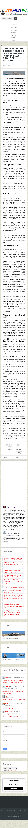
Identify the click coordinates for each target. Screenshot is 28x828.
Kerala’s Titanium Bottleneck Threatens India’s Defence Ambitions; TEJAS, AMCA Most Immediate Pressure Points (13, 691)
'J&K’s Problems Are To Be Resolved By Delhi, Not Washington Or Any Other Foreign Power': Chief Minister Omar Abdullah (12, 682)
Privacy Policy (11, 816)
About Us (14, 40)
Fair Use (18, 816)
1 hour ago (15, 683)
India (14, 25)
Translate (14, 770)
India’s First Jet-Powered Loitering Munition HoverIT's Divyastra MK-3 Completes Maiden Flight (12, 570)
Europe (14, 35)
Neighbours (14, 27)
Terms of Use (23, 810)
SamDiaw (7, 686)
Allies (14, 29)
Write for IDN (14, 39)
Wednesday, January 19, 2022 (11, 63)
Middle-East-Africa (14, 34)
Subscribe (13, 788)
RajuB (6, 696)
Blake (6, 677)
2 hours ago (8, 693)
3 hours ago (14, 700)
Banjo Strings (8, 711)
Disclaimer (16, 810)
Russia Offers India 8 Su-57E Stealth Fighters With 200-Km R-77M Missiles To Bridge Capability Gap (14, 581)
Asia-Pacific (14, 32)
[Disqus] (14, 483)
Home (14, 24)
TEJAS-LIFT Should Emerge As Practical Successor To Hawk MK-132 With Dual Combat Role (13, 564)
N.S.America (14, 30)
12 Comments (14, 457)
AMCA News (14, 37)
